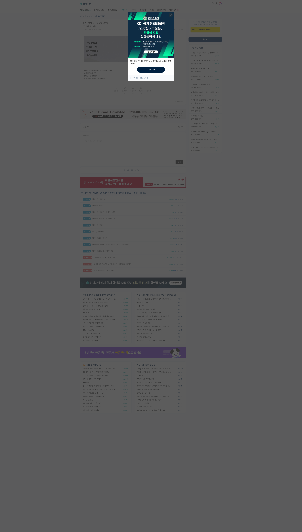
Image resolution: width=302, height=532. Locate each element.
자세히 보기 (151, 70)
